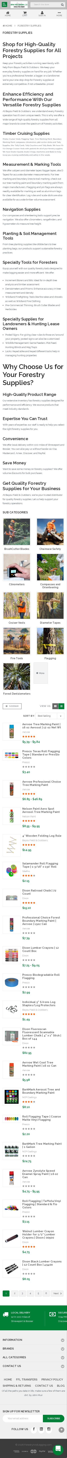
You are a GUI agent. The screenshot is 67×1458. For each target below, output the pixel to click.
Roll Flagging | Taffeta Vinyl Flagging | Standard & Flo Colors (41, 1204)
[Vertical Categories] (4, 4)
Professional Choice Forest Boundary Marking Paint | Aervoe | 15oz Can (41, 921)
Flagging (50, 658)
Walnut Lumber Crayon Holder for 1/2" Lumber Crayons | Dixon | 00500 (38, 1234)
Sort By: (29, 716)
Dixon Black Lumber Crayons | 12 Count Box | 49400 (42, 1263)
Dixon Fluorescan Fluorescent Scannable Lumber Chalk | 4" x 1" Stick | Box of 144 (41, 1033)
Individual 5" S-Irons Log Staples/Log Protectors (39, 1003)
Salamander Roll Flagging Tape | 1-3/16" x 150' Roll (40, 865)
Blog (60, 1385)
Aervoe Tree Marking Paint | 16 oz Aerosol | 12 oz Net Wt (41, 726)
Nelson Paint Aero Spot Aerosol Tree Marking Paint (41, 810)
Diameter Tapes (50, 622)
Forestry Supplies (29, 25)
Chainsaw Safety (50, 549)
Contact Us (44, 1385)
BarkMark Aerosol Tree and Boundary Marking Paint (41, 1091)
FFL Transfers (26, 1379)
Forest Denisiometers (16, 693)
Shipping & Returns (17, 1385)
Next (56, 1293)
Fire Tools (17, 658)
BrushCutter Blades (16, 549)
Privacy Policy (52, 1379)
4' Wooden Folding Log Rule (42, 835)
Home (8, 25)
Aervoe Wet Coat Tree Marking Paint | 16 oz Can (39, 1064)
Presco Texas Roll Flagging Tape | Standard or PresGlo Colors (41, 754)
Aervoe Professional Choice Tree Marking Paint (41, 783)
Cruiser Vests (17, 622)
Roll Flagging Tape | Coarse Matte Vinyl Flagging (41, 1118)
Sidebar (13, 706)
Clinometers (16, 584)
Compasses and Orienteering (50, 586)
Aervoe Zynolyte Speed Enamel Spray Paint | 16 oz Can (40, 1174)
